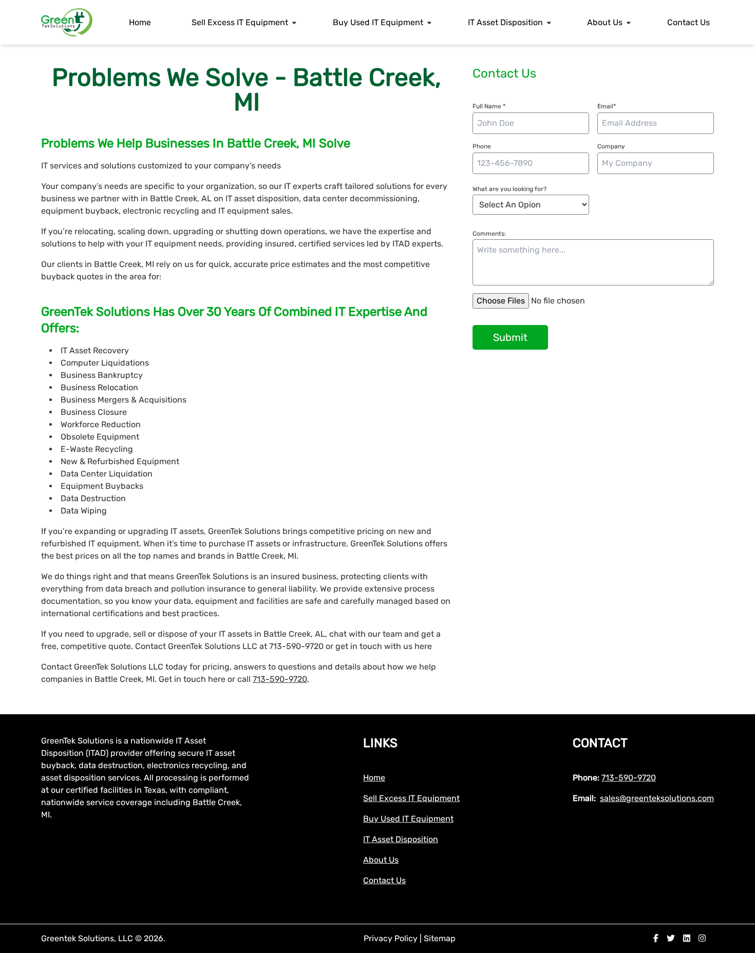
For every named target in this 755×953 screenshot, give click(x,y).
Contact (600, 743)
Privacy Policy (392, 938)
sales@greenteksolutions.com (657, 798)
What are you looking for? (509, 189)
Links (380, 743)
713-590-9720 (280, 679)
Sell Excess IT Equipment (240, 22)
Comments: (489, 233)
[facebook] (655, 938)
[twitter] (671, 938)
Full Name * (489, 106)
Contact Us (688, 22)
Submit (510, 337)
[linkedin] (686, 938)
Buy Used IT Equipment (378, 22)
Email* (606, 106)
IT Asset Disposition (505, 22)
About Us (604, 22)
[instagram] (702, 938)
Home (140, 22)
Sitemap (440, 938)
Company (611, 146)
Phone (482, 146)
